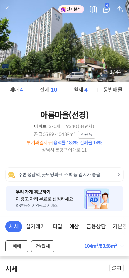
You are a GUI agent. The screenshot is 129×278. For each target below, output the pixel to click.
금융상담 (96, 226)
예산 (74, 226)
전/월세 (43, 246)
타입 (57, 226)
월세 (81, 89)
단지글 (107, 6)
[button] (104, 246)
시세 (14, 226)
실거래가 (35, 226)
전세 (48, 89)
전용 (84, 134)
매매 (16, 89)
